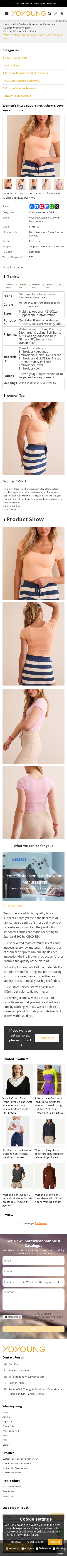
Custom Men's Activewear (15, 1467)
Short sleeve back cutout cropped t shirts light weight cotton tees (17, 1153)
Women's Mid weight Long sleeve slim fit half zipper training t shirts (48, 1198)
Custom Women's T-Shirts (18, 31)
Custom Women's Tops (17, 27)
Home (6, 24)
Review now (41, 1223)
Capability (7, 1421)
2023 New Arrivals (12, 1486)
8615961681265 (18, 1383)
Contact (6, 1444)
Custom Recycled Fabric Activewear (20, 1458)
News (5, 1435)
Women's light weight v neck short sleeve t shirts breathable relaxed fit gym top (17, 1200)
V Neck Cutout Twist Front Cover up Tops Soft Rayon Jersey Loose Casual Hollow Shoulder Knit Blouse (17, 1105)
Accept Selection (35, 1542)
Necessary (14, 1548)
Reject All (16, 1542)
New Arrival (8, 1495)
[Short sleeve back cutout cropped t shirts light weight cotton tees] (18, 1131)
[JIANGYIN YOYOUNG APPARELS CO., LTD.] (28, 13)
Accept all (55, 1542)
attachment (14, 1316)
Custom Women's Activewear (36, 24)
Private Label (9, 1426)
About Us (7, 1416)
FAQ (5, 1440)
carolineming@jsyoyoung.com (26, 1376)
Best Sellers (8, 1491)
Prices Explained (11, 1430)
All (14, 24)
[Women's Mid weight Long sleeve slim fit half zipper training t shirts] (49, 1176)
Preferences (45, 1548)
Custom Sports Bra (12, 1472)
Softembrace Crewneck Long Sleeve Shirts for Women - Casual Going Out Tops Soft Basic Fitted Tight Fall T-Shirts (48, 1105)
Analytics (29, 1548)
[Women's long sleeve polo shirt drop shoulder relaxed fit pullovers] (49, 1131)
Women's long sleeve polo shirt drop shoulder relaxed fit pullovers (49, 1153)
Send (34, 1328)
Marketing (61, 1548)
